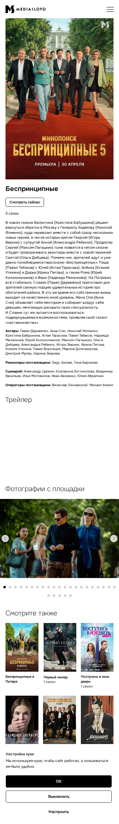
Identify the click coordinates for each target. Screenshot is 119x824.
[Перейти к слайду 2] (10, 587)
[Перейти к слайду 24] (59, 595)
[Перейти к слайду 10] (54, 587)
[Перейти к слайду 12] (65, 587)
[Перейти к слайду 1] (4, 587)
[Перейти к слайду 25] (65, 595)
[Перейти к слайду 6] (32, 587)
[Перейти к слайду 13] (70, 587)
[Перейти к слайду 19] (103, 587)
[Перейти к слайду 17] (92, 587)
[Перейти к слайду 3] (15, 587)
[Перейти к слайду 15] (81, 587)
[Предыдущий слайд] (5, 538)
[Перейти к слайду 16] (87, 587)
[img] (21, 647)
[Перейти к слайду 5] (26, 587)
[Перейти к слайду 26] (70, 595)
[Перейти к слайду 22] (48, 595)
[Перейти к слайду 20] (109, 587)
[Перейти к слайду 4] (21, 587)
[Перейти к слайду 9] (48, 587)
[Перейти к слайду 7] (37, 587)
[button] (110, 9)
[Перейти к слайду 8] (43, 587)
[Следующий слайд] (113, 538)
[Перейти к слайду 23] (54, 595)
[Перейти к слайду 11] (59, 587)
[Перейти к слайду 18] (98, 587)
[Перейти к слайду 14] (76, 587)
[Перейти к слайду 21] (114, 587)
